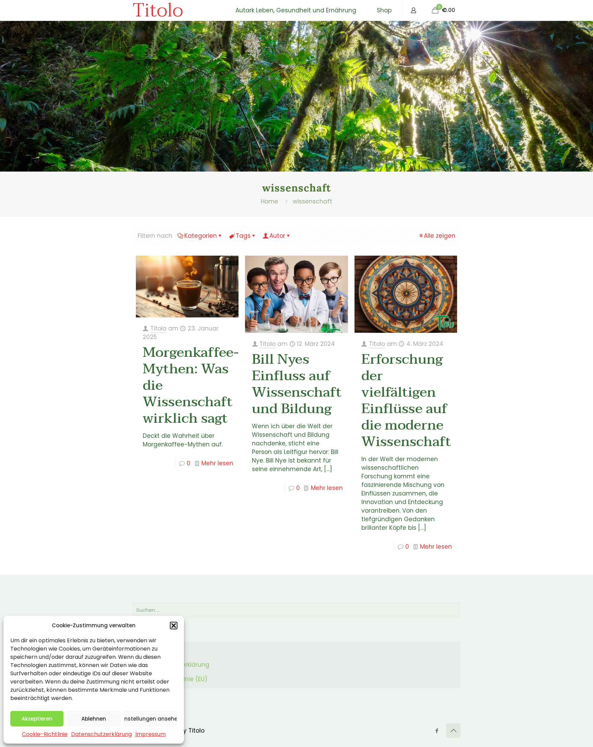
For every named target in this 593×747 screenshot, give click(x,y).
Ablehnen (93, 718)
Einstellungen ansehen (150, 718)
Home (269, 201)
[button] (173, 625)
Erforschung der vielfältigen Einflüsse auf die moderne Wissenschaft (406, 400)
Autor (277, 236)
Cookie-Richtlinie (45, 734)
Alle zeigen (439, 236)
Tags (243, 236)
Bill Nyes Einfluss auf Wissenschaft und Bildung (297, 384)
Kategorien (200, 236)
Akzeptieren (37, 718)
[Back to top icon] (453, 730)
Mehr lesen (217, 463)
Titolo (157, 10)
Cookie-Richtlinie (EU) (175, 679)
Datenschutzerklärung (101, 734)
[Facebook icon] (436, 730)
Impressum (150, 734)
